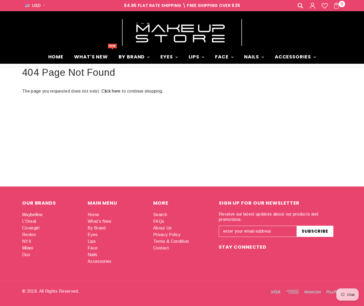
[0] (336, 6)
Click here (112, 91)
